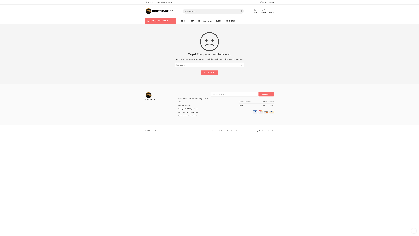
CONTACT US (230, 21)
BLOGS (218, 21)
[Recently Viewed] (413, 230)
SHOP (192, 21)
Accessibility (247, 131)
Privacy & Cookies (218, 131)
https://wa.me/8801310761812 (188, 112)
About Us (271, 131)
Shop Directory (260, 131)
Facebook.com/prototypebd (187, 116)
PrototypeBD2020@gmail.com (188, 109)
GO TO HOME (209, 73)
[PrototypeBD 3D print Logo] (148, 95)
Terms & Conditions (233, 131)
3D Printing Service (205, 21)
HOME (183, 21)
